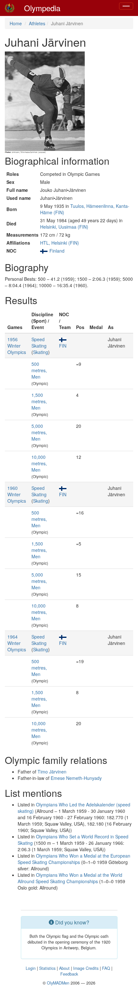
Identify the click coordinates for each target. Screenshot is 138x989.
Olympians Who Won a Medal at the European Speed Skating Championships (74, 858)
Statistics (47, 968)
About (64, 968)
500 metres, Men (39, 370)
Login (31, 968)
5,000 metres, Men (39, 432)
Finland (57, 250)
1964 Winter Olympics (16, 643)
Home (16, 23)
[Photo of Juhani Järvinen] (45, 102)
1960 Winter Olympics (16, 494)
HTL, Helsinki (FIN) (59, 242)
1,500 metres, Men (39, 401)
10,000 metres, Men (39, 463)
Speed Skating (39, 342)
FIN (62, 345)
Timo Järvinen (52, 771)
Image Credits (86, 968)
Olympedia (42, 7)
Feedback (69, 974)
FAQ (106, 968)
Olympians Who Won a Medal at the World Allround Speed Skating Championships (70, 878)
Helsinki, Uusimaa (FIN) (64, 227)
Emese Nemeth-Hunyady (76, 778)
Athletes (37, 23)
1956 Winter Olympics (16, 345)
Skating (40, 352)
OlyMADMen (58, 983)
